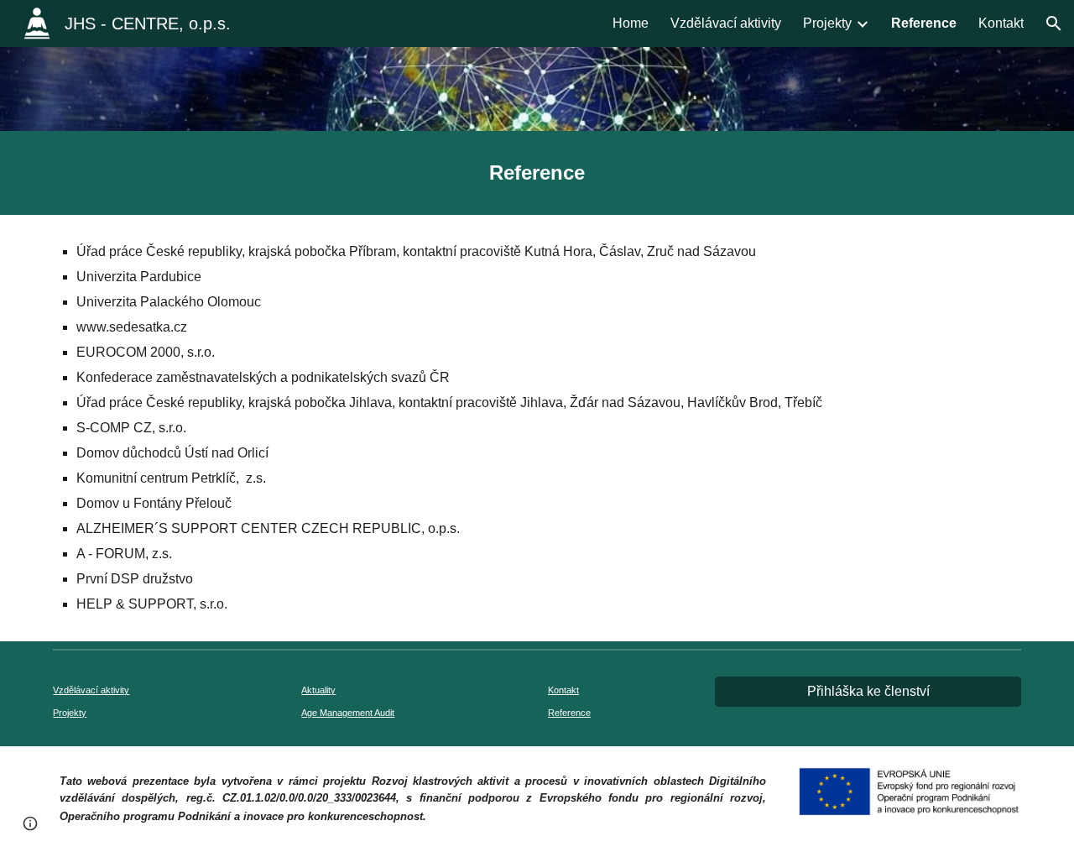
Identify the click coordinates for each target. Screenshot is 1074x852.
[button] (1054, 23)
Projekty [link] (827, 23)
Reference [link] (924, 23)
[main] (537, 173)
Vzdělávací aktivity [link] (725, 23)
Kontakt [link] (1001, 23)
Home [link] (631, 23)
